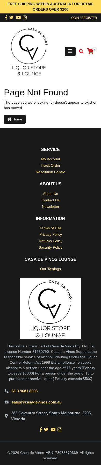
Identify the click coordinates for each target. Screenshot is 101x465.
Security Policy (50, 247)
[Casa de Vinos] (29, 51)
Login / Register (83, 18)
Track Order (50, 165)
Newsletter (50, 206)
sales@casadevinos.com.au (37, 402)
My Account (50, 159)
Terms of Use (50, 228)
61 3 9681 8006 (25, 391)
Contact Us (50, 200)
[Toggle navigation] (70, 51)
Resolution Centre (50, 172)
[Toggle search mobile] (80, 51)
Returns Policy (50, 241)
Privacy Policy (50, 234)
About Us (50, 194)
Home (16, 119)
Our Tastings (50, 269)
